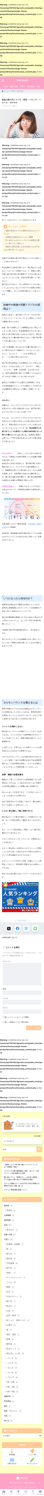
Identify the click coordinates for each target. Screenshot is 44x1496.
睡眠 (9, 1287)
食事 (9, 1339)
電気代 (10, 1210)
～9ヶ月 (11, 1372)
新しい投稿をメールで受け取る (17, 1022)
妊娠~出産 (14, 86)
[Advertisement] (22, 567)
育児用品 (30, 86)
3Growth (22, 80)
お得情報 (9, 1215)
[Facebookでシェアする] (17, 928)
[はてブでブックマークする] (26, 928)
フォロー (18, 1494)
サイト (5, 1008)
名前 (4, 989)
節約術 (8, 1205)
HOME (24, 1478)
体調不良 (9, 1396)
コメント (7, 961)
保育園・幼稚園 (14, 1244)
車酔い (10, 1272)
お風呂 (10, 1325)
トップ (33, 1494)
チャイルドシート (15, 1277)
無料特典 (9, 1220)
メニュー (25, 1494)
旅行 (7, 1406)
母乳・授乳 (12, 1334)
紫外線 (10, 1258)
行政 (38, 86)
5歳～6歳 (12, 1391)
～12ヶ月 (11, 1377)
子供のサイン (13, 1296)
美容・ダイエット (12, 1411)
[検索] (39, 1149)
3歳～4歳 (12, 1387)
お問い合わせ (12, 1463)
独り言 (8, 1421)
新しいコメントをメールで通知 (17, 1017)
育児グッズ (12, 1349)
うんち (10, 1282)
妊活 (6, 86)
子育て (22, 86)
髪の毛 (14, 937)
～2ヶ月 (11, 1358)
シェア (11, 1494)
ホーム (4, 1494)
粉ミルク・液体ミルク (17, 1320)
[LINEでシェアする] (35, 928)
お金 (9, 1310)
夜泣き (10, 1306)
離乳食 (10, 1344)
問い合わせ (40, 1494)
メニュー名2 (32, 1454)
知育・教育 (12, 1315)
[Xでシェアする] (9, 928)
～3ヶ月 (11, 1363)
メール (5, 998)
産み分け (11, 1229)
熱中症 (10, 1268)
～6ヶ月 (11, 1368)
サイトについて (32, 1463)
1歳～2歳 (11, 1382)
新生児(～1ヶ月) (15, 1353)
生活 (9, 1291)
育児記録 (12, 1454)
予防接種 (11, 1263)
